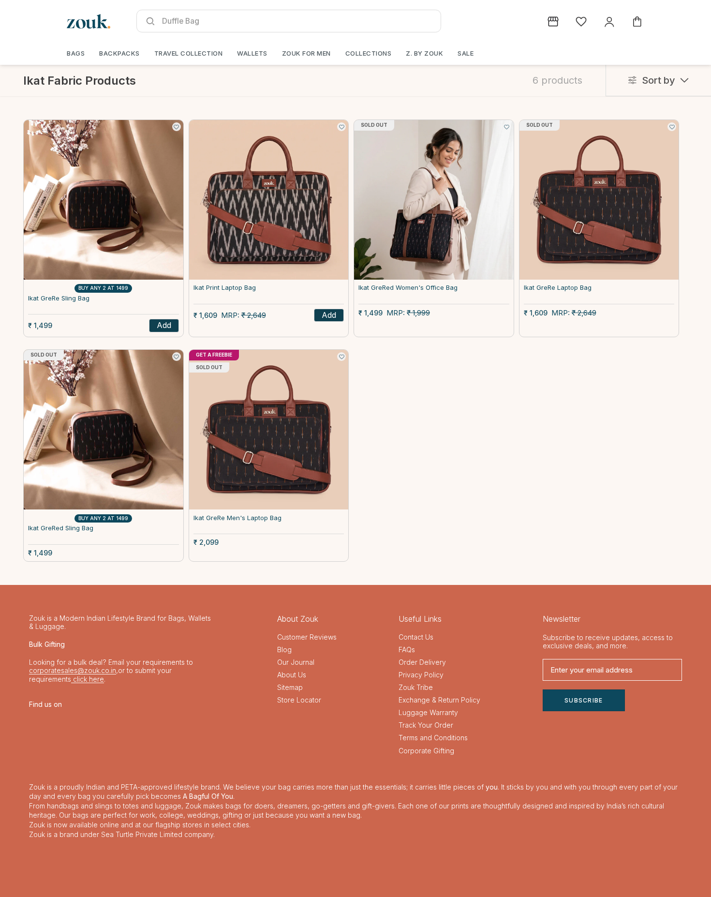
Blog (284, 649)
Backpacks (119, 53)
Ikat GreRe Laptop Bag (558, 287)
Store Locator (299, 700)
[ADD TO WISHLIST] (176, 126)
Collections (368, 53)
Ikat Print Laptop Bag (224, 287)
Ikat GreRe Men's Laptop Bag (237, 518)
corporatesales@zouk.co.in (72, 670)
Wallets (252, 53)
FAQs (407, 649)
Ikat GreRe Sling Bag (58, 298)
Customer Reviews (307, 637)
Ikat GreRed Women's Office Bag (408, 287)
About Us (291, 675)
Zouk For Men (306, 53)
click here (87, 679)
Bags (76, 53)
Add (164, 325)
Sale (466, 53)
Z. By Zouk (424, 53)
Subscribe (583, 700)
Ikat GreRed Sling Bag (60, 528)
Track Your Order (426, 725)
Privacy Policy (421, 675)
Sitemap (290, 687)
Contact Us (416, 637)
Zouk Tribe (416, 687)
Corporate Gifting (426, 751)
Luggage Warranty (428, 712)
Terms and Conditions (433, 737)
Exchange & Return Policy (439, 700)
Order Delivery (422, 662)
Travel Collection (188, 53)
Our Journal (295, 662)
